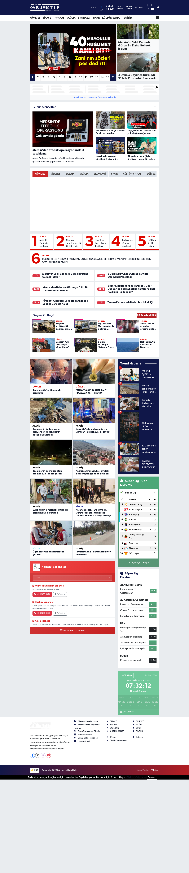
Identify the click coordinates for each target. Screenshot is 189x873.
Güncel (43, 237)
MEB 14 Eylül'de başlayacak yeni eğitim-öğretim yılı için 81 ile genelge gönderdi (45, 243)
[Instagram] (43, 755)
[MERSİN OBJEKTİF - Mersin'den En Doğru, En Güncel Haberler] (59, 7)
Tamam (152, 777)
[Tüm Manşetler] (155, 107)
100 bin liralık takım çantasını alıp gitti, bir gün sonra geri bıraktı (153, 243)
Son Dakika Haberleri (88, 738)
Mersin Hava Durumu (88, 721)
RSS (36, 770)
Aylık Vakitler (127, 712)
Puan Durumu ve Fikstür (89, 731)
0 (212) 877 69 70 (43, 594)
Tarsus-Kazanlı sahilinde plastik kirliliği (130, 302)
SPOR (96, 18)
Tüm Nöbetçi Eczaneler (74, 630)
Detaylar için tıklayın (138, 562)
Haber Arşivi (84, 741)
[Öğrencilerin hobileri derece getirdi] (51, 533)
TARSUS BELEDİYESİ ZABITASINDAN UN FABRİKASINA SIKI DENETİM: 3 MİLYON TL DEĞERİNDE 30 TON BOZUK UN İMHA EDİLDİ (96, 260)
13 (96, 77)
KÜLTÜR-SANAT (111, 18)
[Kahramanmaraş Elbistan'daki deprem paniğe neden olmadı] (94, 452)
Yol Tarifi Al (61, 594)
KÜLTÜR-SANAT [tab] (132, 174)
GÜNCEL (35, 18)
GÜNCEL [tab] (40, 174)
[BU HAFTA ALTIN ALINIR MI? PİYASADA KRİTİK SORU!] (94, 371)
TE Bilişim (154, 770)
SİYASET (48, 18)
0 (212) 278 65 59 (43, 613)
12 (91, 77)
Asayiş (36, 426)
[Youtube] (48, 755)
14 (102, 77)
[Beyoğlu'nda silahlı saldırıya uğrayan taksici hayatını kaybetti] (94, 410)
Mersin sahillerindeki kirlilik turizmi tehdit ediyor (73, 243)
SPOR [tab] (114, 174)
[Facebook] (32, 755)
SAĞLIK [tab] (84, 174)
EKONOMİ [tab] (100, 174)
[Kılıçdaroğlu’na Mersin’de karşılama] (51, 371)
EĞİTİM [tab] (151, 174)
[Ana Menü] (157, 18)
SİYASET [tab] (55, 174)
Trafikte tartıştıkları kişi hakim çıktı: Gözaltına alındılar (101, 243)
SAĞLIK (70, 18)
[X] (37, 755)
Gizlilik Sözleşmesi (118, 740)
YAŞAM (59, 18)
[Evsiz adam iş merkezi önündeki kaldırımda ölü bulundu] (51, 491)
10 (80, 77)
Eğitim (36, 548)
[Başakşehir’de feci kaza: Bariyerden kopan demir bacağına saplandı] (51, 410)
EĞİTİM (127, 18)
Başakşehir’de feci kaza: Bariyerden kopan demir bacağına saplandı (46, 432)
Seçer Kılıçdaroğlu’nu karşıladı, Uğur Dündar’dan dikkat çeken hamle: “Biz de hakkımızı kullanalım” (131, 289)
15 (107, 77)
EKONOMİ (84, 18)
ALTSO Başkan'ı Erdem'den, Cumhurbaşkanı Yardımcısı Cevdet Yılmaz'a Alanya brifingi (93, 513)
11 (86, 77)
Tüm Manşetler (85, 735)
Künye (113, 737)
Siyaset (80, 507)
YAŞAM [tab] (70, 174)
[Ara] (158, 7)
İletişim (139, 737)
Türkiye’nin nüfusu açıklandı (127, 243)
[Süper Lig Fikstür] (155, 575)
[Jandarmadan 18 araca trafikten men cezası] (94, 533)
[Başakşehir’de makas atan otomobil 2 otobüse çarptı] (51, 452)
